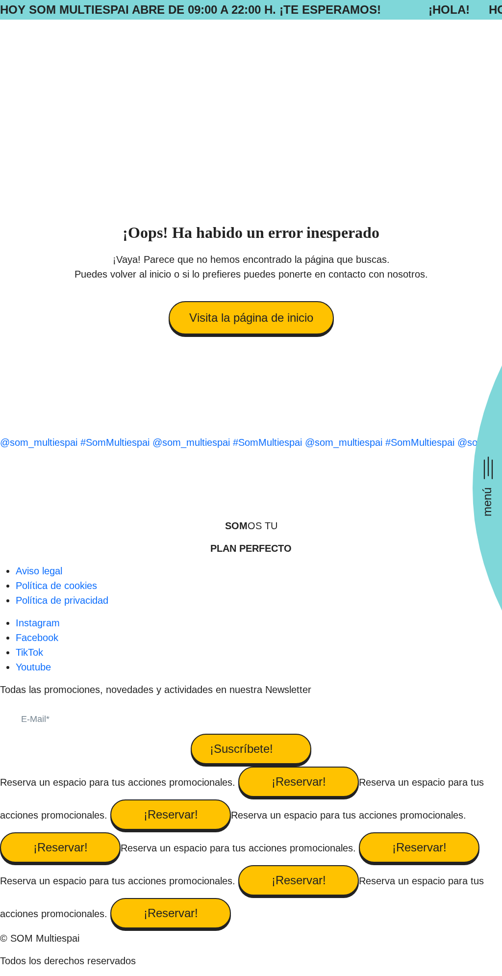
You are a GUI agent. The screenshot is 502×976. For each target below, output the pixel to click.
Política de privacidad (62, 600)
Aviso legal (39, 570)
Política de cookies (56, 585)
